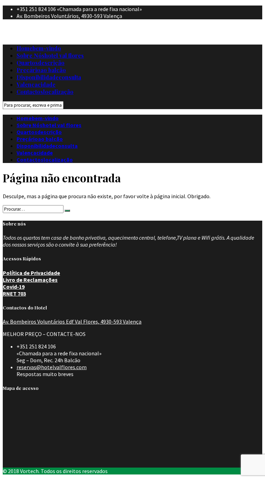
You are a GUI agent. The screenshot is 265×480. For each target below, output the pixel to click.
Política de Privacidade (31, 272)
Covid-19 (13, 286)
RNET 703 (14, 293)
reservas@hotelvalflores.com (52, 367)
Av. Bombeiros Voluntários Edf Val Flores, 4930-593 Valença (72, 321)
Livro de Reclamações (30, 279)
